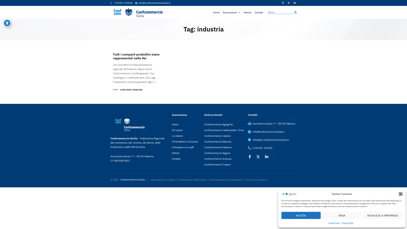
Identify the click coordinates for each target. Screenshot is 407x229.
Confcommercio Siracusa (217, 158)
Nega (342, 215)
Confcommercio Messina (217, 141)
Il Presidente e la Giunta (185, 141)
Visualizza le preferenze (382, 215)
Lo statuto (177, 135)
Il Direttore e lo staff (183, 147)
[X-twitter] (288, 3)
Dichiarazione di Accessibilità (225, 179)
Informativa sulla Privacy (192, 179)
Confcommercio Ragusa (217, 153)
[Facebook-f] (283, 3)
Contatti (176, 158)
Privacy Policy (348, 223)
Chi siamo (177, 130)
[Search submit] (295, 12)
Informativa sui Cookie (163, 179)
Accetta (301, 215)
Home (175, 124)
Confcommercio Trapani (217, 164)
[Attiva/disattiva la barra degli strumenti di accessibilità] (7, 23)
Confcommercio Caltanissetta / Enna (224, 130)
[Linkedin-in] (295, 3)
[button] (400, 194)
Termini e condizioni (256, 179)
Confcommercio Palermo (218, 147)
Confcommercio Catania (217, 135)
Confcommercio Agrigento (218, 124)
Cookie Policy (334, 223)
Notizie (175, 153)
